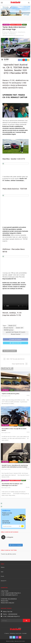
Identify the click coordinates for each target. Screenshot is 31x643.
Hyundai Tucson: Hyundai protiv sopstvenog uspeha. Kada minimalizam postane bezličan (15, 466)
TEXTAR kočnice (12, 33)
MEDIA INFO (4, 601)
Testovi (2, 567)
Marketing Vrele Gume (15, 633)
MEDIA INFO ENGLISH (7, 602)
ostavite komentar (10, 350)
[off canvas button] (2, 2)
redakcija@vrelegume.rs (11, 595)
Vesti (24, 24)
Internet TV (3, 580)
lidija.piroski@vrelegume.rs (13, 593)
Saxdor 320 (4, 33)
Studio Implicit (22, 641)
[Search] (28, 2)
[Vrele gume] (15, 629)
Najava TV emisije (16, 24)
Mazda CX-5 (14, 32)
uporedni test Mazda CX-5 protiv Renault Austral (13, 35)
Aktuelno (6, 24)
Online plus (13, 425)
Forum (2, 576)
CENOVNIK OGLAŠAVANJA (9, 599)
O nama (6, 633)
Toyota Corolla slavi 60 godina (10, 393)
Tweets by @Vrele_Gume (8, 554)
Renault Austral (21, 32)
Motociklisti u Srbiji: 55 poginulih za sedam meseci (14, 429)
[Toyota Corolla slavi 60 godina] (15, 381)
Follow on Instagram (17, 545)
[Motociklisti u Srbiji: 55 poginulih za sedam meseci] (15, 416)
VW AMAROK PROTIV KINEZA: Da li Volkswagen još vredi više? (12, 484)
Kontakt (24, 633)
